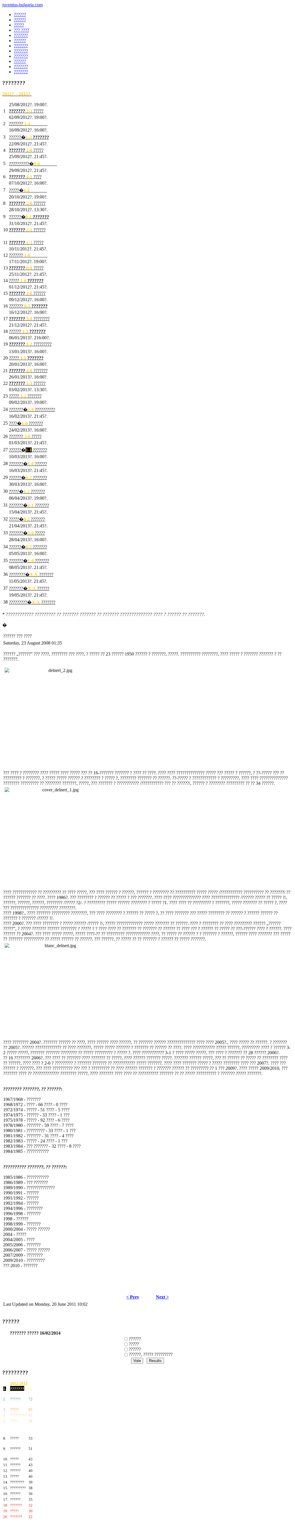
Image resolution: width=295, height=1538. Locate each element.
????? (134, 1344)
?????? (135, 1338)
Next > (162, 1297)
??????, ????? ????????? (151, 1354)
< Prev (132, 1297)
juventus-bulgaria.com (22, 4)
